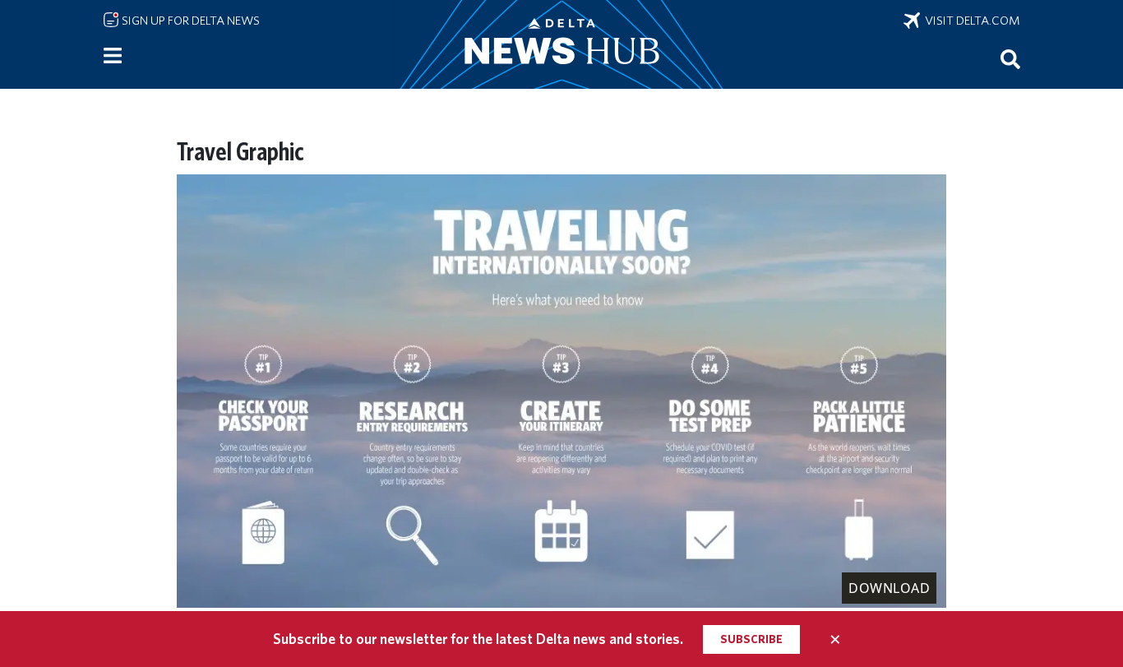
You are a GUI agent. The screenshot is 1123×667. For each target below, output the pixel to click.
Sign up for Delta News (189, 20)
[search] (1010, 58)
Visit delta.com (970, 20)
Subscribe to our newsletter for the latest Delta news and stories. (478, 638)
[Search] (1010, 58)
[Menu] (113, 56)
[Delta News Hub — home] (561, 44)
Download (889, 588)
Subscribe (751, 639)
